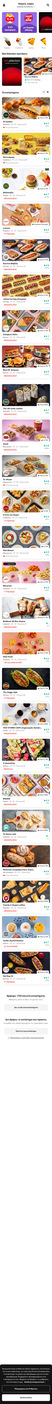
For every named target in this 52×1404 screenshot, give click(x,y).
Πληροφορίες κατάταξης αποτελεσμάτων (27, 1038)
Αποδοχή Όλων (26, 1398)
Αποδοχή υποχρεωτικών (34, 1382)
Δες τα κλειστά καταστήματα (26, 1007)
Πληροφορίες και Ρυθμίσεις (26, 1389)
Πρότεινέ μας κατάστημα (26, 1031)
